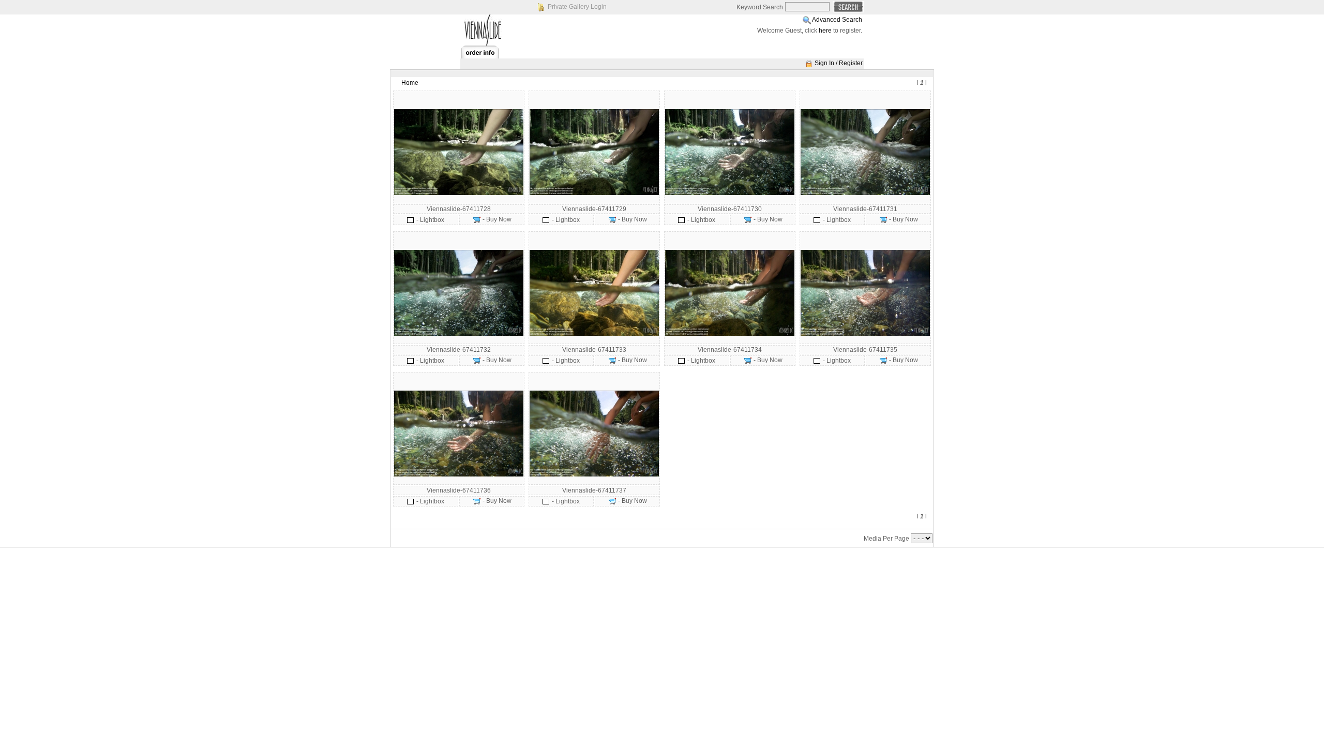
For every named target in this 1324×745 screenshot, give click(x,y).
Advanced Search (837, 19)
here (825, 30)
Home (409, 82)
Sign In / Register (839, 63)
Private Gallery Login (577, 6)
